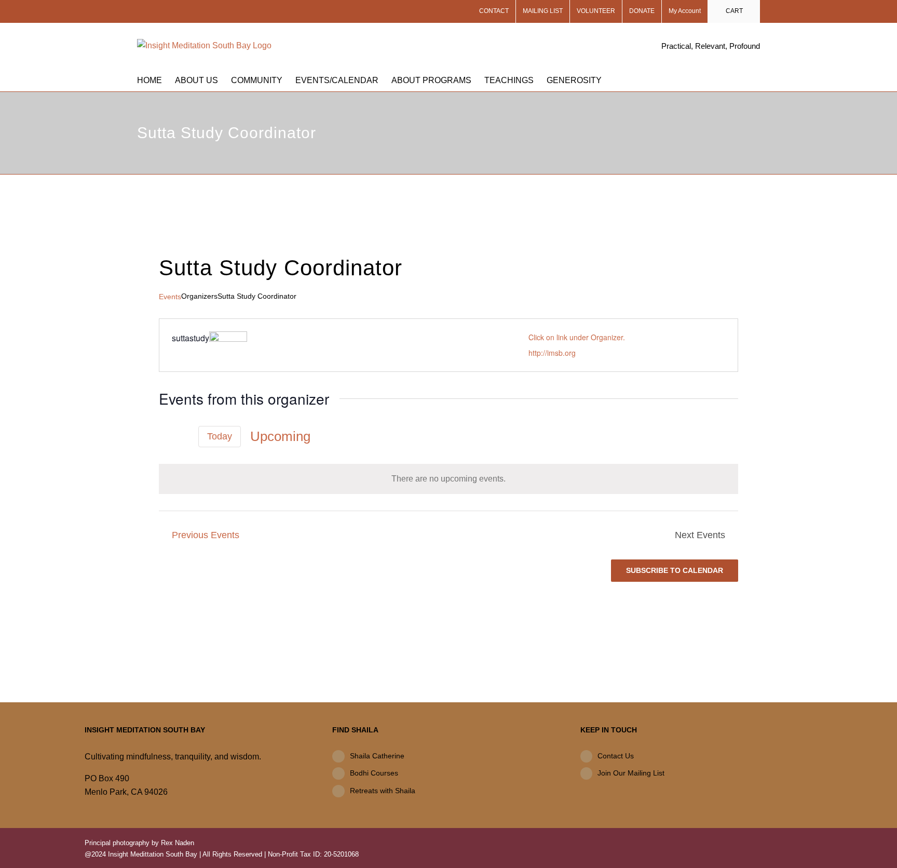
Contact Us (615, 756)
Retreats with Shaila (382, 790)
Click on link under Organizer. (576, 337)
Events (170, 296)
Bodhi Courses (374, 773)
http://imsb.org (552, 353)
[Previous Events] (165, 437)
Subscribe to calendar (674, 570)
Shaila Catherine (377, 756)
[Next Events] (182, 437)
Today (219, 436)
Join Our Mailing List (630, 773)
